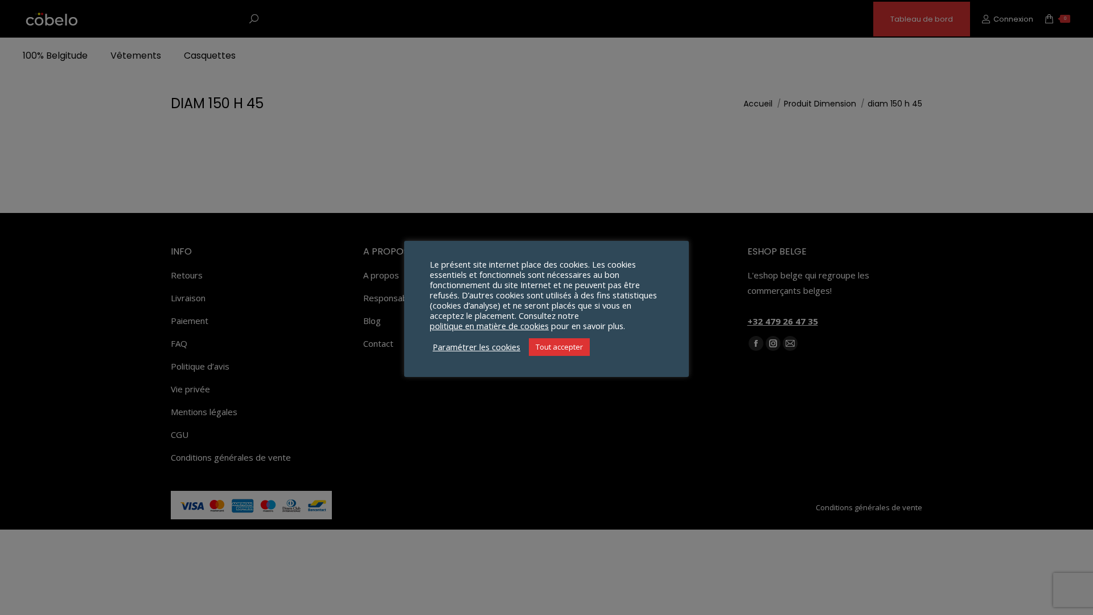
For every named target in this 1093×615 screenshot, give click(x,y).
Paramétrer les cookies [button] (476, 347)
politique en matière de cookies (489, 326)
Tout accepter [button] (559, 347)
